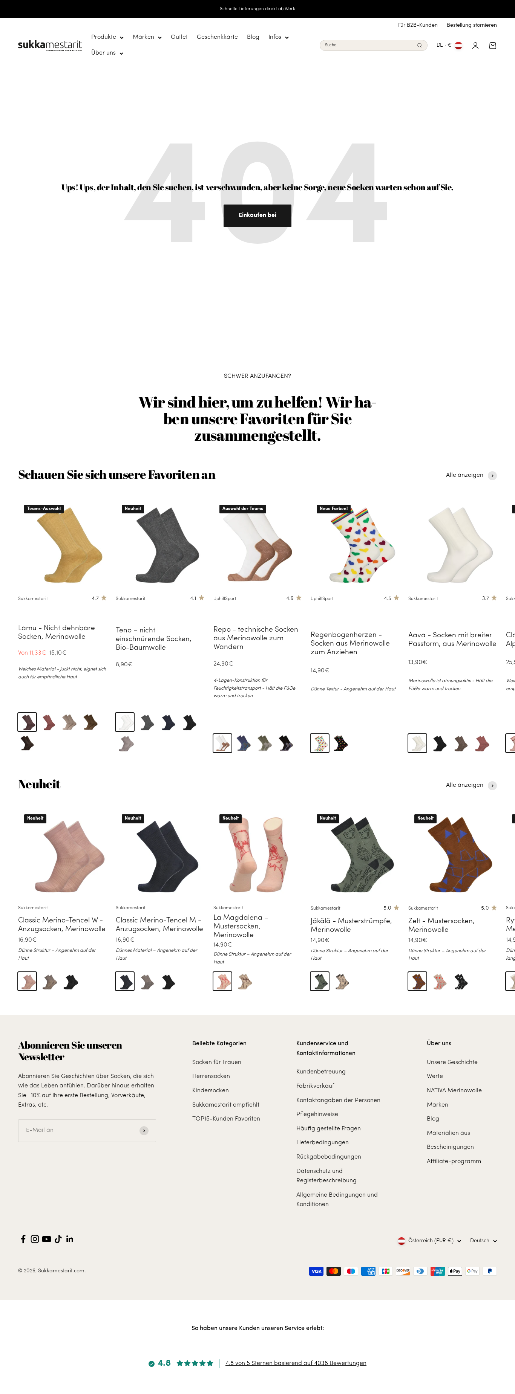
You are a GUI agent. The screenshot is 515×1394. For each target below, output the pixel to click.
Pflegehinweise (317, 1115)
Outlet (179, 37)
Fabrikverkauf (315, 1086)
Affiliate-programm (454, 1162)
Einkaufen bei (257, 215)
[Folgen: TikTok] (58, 1239)
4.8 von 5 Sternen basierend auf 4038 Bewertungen (295, 1363)
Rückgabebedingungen (328, 1157)
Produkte (103, 37)
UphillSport (224, 599)
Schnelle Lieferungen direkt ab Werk (257, 9)
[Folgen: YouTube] (46, 1239)
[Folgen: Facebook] (23, 1239)
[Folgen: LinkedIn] (70, 1239)
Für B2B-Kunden (418, 25)
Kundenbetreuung (321, 1072)
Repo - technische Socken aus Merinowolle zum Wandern (255, 638)
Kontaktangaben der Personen (338, 1101)
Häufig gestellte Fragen (328, 1129)
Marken (143, 37)
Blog (253, 37)
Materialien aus (448, 1133)
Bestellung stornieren (472, 25)
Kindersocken (210, 1091)
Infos (274, 37)
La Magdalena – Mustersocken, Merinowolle (240, 927)
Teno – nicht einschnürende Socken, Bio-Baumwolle (154, 639)
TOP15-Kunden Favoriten (226, 1119)
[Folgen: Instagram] (35, 1239)
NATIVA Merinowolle (454, 1091)
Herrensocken (211, 1076)
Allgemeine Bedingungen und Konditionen (337, 1200)
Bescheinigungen (450, 1147)
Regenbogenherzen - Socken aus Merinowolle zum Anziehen (350, 644)
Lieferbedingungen (322, 1143)
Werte (435, 1076)
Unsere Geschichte (452, 1063)
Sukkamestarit (33, 599)
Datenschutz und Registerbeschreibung (326, 1176)
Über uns (103, 53)
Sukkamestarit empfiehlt (225, 1105)
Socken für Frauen (216, 1063)
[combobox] (369, 46)
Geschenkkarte (217, 37)
